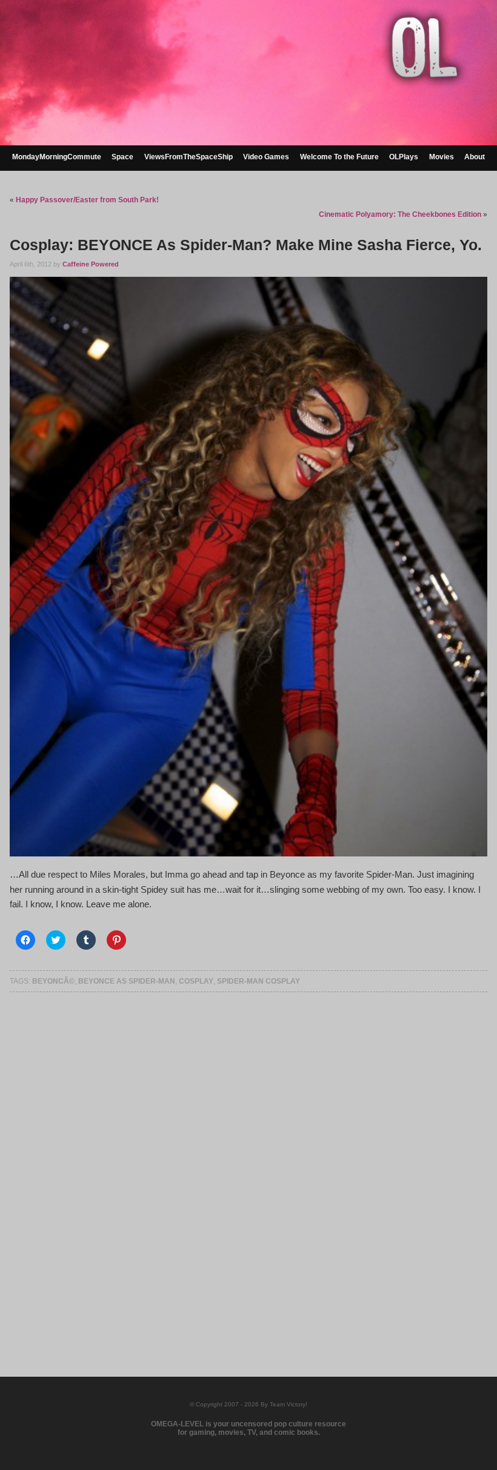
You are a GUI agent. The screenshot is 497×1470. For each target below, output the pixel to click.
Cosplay (196, 981)
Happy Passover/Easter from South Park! (87, 200)
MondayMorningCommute (56, 157)
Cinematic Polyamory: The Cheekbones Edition (400, 214)
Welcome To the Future (339, 157)
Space (122, 157)
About (474, 157)
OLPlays (403, 157)
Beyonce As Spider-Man (126, 981)
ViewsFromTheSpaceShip (188, 157)
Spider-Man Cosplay (258, 981)
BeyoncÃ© (53, 981)
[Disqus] (248, 1168)
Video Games (266, 157)
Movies (441, 157)
